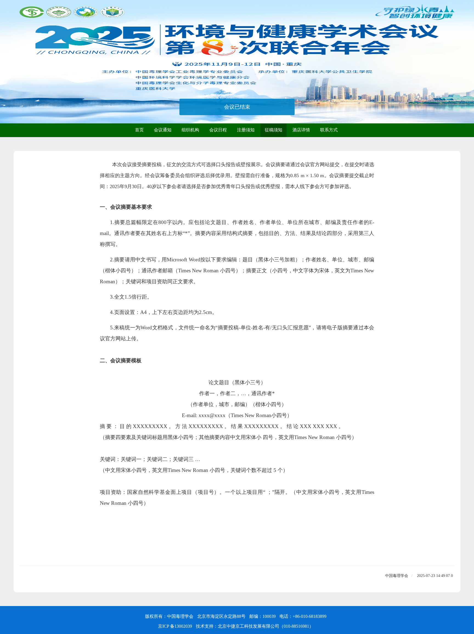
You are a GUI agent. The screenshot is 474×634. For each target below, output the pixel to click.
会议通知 (162, 130)
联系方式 (329, 130)
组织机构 (190, 130)
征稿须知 (273, 130)
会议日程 (218, 130)
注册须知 (246, 130)
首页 (139, 130)
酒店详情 (301, 130)
